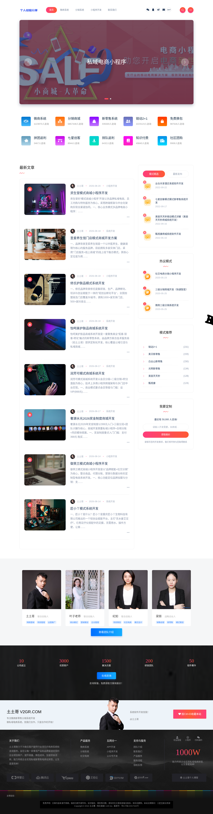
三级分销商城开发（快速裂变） (171, 289)
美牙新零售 (154, 354)
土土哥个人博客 (190, 777)
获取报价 (165, 434)
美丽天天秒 (154, 376)
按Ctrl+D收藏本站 (191, 714)
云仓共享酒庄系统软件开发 (169, 183)
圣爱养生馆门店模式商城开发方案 (93, 238)
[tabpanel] (106, 62)
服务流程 (137, 760)
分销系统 (84, 751)
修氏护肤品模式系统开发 (87, 283)
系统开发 (110, 231)
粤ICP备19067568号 (130, 806)
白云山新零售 (155, 361)
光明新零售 (154, 368)
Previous (28, 62)
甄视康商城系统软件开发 (168, 234)
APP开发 (111, 747)
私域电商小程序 (106, 62)
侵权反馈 (137, 765)
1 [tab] (104, 98)
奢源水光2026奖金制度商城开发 (92, 418)
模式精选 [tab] (154, 174)
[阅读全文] (128, 217)
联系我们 (137, 751)
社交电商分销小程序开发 (168, 273)
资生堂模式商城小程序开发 (89, 193)
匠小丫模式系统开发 (84, 508)
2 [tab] (110, 98)
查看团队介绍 (106, 632)
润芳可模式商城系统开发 (87, 373)
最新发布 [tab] (177, 174)
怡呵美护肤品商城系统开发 (89, 328)
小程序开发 (111, 186)
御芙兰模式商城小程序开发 (89, 463)
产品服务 (137, 756)
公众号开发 (112, 756)
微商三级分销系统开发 (167, 305)
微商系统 (84, 747)
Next (185, 62)
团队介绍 (137, 747)
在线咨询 (106, 675)
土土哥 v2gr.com (24, 711)
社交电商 (84, 756)
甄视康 (151, 383)
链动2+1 (152, 347)
